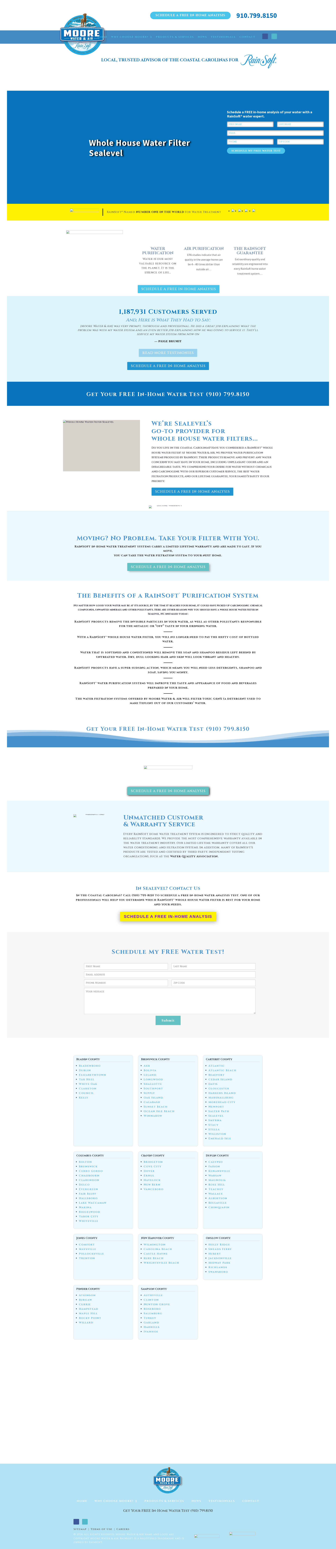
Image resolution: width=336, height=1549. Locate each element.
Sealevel (216, 1116)
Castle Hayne (156, 1254)
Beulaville (217, 1203)
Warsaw (215, 1175)
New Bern (152, 1185)
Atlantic (216, 1066)
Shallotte (153, 1084)
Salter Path (218, 1111)
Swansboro (218, 1272)
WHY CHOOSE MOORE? (129, 37)
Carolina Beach (158, 1249)
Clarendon (89, 1180)
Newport (216, 1107)
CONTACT (247, 37)
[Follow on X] (274, 36)
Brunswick (88, 1166)
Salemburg (153, 1313)
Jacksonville (220, 1258)
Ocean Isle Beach (159, 1111)
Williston (217, 1134)
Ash (147, 1066)
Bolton (85, 1162)
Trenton (87, 1258)
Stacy (213, 1125)
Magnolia (217, 1180)
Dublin (85, 1070)
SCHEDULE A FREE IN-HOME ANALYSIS (190, 15)
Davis (213, 1084)
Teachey (215, 1189)
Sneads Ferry (220, 1249)
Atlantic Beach (222, 1070)
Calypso (215, 1162)
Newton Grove (157, 1304)
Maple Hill (88, 1313)
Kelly (83, 1097)
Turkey (150, 1318)
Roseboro (152, 1309)
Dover (149, 1171)
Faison (214, 1166)
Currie (85, 1304)
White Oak (88, 1084)
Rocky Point (90, 1318)
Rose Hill (216, 1185)
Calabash (152, 1102)
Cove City (153, 1166)
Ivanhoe (151, 1332)
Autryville (153, 1295)
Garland (151, 1322)
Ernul (149, 1175)
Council (86, 1093)
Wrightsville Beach (161, 1263)
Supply (149, 1093)
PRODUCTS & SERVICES (175, 37)
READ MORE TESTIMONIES (168, 352)
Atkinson (87, 1295)
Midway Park (219, 1263)
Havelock (152, 1180)
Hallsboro (88, 1198)
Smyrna (215, 1120)
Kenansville (219, 1171)
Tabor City (89, 1216)
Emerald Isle (219, 1138)
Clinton (151, 1300)
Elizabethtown (92, 1075)
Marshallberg (221, 1097)
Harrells (152, 1327)
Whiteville (88, 1221)
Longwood (153, 1079)
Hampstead (88, 1309)
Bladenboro (90, 1066)
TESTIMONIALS (223, 37)
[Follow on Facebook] (265, 36)
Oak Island (153, 1097)
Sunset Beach (156, 1107)
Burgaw (85, 1300)
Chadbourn (89, 1175)
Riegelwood (89, 1212)
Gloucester (218, 1088)
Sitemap (80, 1529)
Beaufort (216, 1075)
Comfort (87, 1244)
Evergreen (88, 1189)
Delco (84, 1185)
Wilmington (155, 1244)
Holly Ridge (219, 1244)
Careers (123, 1529)
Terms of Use (101, 1529)
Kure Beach (154, 1258)
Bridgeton (153, 1162)
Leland (150, 1075)
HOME (102, 37)
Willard (86, 1322)
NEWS (202, 37)
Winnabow (153, 1116)
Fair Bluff (87, 1194)
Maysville (87, 1249)
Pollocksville (91, 1254)
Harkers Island (222, 1093)
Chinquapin (219, 1207)
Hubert (214, 1254)
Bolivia (150, 1070)
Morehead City (222, 1102)
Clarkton (88, 1088)
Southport (153, 1088)
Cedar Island (220, 1079)
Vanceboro (153, 1189)
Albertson (217, 1198)
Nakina (85, 1207)
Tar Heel (86, 1079)
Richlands (217, 1267)
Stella (214, 1129)
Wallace (215, 1194)
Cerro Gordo (91, 1171)
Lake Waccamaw (93, 1203)
